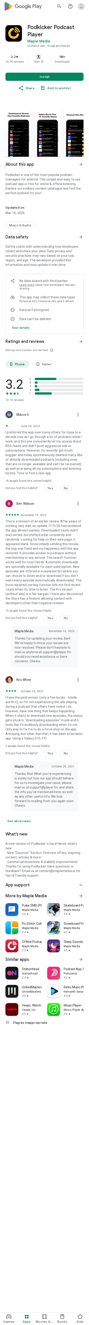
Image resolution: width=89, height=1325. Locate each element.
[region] (44, 59)
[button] (42, 61)
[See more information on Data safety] (80, 237)
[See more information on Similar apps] (80, 959)
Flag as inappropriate (26, 1023)
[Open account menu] (81, 6)
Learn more (26, 285)
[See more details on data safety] (21, 327)
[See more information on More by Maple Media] (80, 895)
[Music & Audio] (20, 225)
